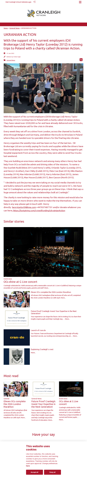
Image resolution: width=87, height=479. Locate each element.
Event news (8, 279)
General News (14, 28)
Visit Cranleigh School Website (16, 2)
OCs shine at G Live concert (20, 281)
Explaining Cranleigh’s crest (42, 349)
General (6, 399)
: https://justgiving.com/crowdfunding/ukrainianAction (38, 210)
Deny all (53, 472)
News (6, 28)
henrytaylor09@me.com (24, 207)
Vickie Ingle (17, 56)
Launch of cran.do (38, 330)
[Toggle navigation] (80, 2)
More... (46, 288)
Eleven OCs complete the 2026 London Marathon (51, 292)
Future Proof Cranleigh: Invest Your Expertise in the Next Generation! (43, 404)
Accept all (34, 472)
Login (29, 2)
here (28, 466)
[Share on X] (81, 60)
